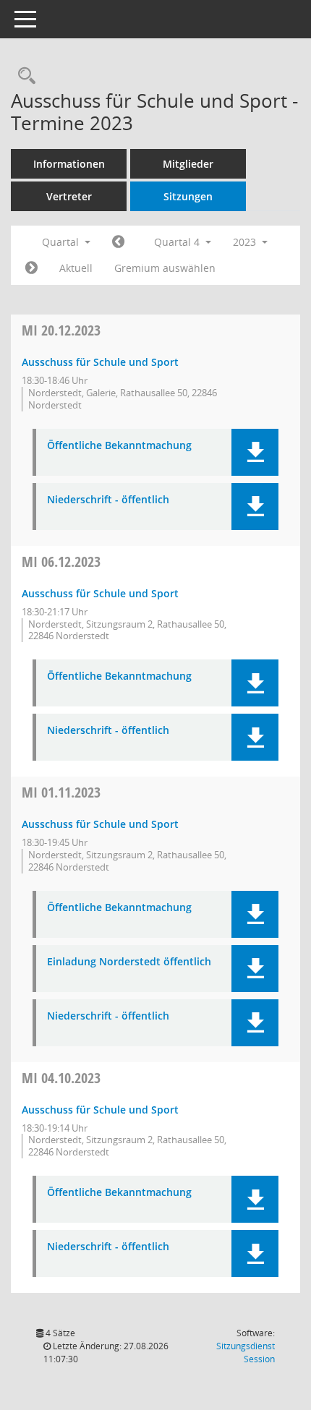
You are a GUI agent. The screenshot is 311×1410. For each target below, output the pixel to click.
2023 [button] (246, 242)
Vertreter (69, 196)
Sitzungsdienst (245, 1352)
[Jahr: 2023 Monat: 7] (118, 242)
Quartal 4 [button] (178, 242)
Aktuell (76, 268)
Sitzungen (188, 196)
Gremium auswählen (165, 268)
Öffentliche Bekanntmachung (119, 446)
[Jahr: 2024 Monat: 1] (31, 268)
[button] (254, 452)
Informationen (69, 164)
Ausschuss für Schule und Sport (100, 362)
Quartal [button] (62, 242)
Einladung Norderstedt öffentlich (129, 962)
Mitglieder (188, 164)
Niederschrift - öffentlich (108, 500)
